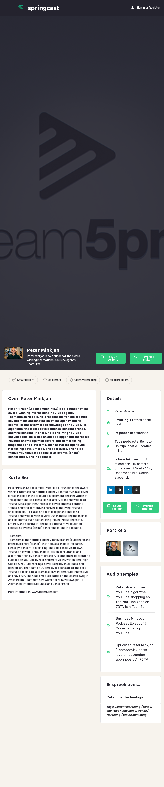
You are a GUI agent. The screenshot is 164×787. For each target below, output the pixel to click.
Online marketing (135, 715)
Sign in (140, 7)
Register (154, 7)
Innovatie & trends (134, 711)
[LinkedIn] (111, 490)
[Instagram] (119, 490)
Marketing (113, 715)
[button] (111, 358)
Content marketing (127, 707)
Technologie (134, 697)
